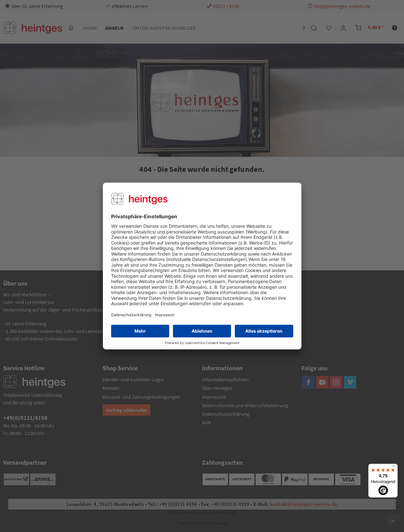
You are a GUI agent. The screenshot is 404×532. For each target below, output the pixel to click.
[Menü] (394, 467)
